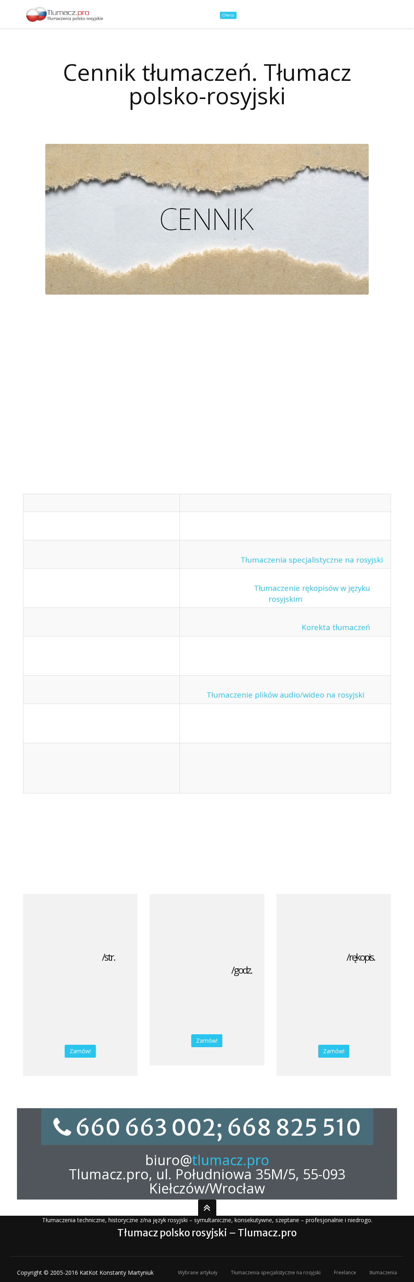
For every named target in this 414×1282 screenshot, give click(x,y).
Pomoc (293, 14)
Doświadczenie (378, 14)
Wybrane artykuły (198, 1272)
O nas (195, 14)
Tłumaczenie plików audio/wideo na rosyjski (285, 694)
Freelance (345, 1272)
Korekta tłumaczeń (336, 627)
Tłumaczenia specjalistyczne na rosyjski (312, 560)
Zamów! (80, 1051)
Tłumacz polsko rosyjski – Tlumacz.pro (207, 1233)
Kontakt (263, 14)
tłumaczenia (383, 1272)
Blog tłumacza (331, 14)
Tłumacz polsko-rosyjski (145, 14)
